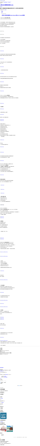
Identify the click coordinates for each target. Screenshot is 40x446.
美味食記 (5, 376)
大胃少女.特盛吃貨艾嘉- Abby (6, 4)
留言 (7, 374)
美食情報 (3, 402)
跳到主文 (1, 6)
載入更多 (1, 379)
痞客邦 (6, 374)
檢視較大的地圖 (1, 367)
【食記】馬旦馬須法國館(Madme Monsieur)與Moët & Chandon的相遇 (13, 15)
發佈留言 (1, 383)
